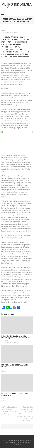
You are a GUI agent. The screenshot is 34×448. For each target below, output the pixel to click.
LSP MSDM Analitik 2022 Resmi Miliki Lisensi (14, 366)
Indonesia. (14, 49)
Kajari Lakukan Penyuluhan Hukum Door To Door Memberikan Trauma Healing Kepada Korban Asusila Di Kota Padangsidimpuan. (25, 414)
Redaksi (3, 371)
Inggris (23, 39)
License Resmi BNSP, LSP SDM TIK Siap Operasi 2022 (15, 394)
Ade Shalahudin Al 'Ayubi (9, 32)
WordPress (16, 444)
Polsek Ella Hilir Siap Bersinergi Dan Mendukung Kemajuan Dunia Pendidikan (15, 337)
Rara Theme (17, 442)
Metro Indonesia (16, 4)
